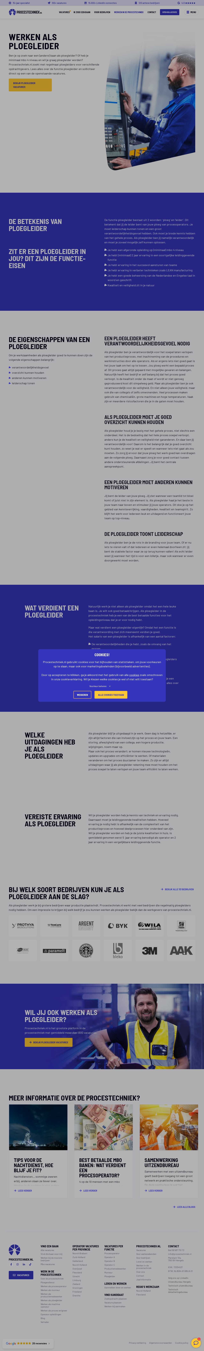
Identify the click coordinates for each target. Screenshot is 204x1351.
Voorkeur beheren (98, 686)
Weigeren (82, 694)
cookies (134, 675)
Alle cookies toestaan (111, 694)
